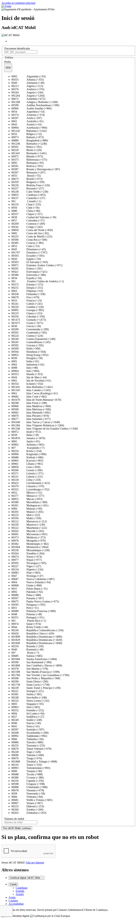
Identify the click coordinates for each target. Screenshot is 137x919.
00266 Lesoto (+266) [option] (26, 470)
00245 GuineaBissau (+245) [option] (30, 342)
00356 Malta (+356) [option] (26, 518)
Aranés (20, 894)
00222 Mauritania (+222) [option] (29, 527)
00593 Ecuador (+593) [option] (27, 255)
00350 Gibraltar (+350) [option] (28, 316)
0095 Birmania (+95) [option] (27, 162)
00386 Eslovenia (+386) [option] (28, 274)
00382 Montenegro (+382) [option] (30, 543)
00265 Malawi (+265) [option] (27, 511)
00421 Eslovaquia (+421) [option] (29, 271)
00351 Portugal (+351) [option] (27, 617)
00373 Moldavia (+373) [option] (28, 537)
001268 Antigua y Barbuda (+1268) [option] (34, 102)
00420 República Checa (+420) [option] (32, 633)
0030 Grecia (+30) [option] (26, 326)
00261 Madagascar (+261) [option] (29, 505)
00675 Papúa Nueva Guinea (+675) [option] (35, 601)
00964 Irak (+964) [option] (25, 370)
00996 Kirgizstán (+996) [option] (28, 454)
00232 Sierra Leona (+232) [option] (30, 700)
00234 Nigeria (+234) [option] (27, 569)
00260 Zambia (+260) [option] (27, 809)
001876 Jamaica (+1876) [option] (28, 438)
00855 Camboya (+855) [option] (28, 194)
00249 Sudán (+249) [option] (26, 719)
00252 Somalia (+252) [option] (27, 710)
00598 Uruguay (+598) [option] (28, 783)
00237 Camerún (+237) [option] (28, 198)
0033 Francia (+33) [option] (26, 300)
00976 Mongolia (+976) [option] (28, 540)
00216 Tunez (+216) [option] (26, 764)
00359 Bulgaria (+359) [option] (27, 182)
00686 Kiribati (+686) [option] (27, 457)
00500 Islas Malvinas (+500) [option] (31, 409)
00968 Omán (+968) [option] (26, 585)
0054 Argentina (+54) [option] (28, 111)
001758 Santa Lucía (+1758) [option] (30, 684)
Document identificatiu (17, 48)
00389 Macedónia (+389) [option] (29, 502)
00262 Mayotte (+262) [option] (27, 531)
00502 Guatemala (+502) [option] (29, 332)
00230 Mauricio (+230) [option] (28, 524)
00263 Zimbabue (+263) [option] (28, 812)
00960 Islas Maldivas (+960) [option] (31, 406)
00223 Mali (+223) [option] (25, 515)
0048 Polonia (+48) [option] (26, 614)
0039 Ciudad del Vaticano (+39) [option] (33, 217)
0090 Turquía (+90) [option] (26, 771)
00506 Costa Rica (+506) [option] (29, 239)
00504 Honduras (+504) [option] (28, 351)
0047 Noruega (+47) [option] (27, 575)
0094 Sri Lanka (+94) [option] (27, 713)
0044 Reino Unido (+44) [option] (29, 627)
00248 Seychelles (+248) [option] (29, 697)
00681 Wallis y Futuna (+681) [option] (31, 799)
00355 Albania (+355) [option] (27, 79)
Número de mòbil (14, 818)
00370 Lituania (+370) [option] (27, 486)
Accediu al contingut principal (18, 2)
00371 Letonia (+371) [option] (27, 473)
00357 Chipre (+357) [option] (26, 214)
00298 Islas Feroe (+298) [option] (29, 402)
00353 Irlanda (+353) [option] (27, 374)
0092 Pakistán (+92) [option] (27, 591)
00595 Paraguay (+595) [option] (28, 604)
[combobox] (8, 67)
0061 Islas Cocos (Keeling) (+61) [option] (34, 393)
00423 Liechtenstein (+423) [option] (30, 482)
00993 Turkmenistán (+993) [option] (30, 767)
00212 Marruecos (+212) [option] (29, 521)
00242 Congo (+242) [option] (26, 226)
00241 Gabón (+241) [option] (26, 303)
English (20, 890)
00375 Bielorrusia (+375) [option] (29, 159)
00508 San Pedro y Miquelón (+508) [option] (35, 678)
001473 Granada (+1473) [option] (28, 319)
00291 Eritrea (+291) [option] (26, 268)
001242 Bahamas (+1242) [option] (29, 130)
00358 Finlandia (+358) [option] (28, 294)
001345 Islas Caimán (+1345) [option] (31, 390)
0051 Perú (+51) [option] (25, 607)
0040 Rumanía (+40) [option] (27, 649)
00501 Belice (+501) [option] (26, 146)
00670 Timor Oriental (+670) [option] (31, 748)
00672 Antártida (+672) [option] (28, 98)
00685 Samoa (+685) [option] (26, 655)
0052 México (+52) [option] (26, 492)
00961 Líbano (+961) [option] (27, 463)
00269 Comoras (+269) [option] (28, 223)
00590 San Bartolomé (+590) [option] (31, 662)
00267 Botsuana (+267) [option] (28, 172)
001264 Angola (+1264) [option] (28, 95)
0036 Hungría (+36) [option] (27, 358)
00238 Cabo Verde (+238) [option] (29, 191)
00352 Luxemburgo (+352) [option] (30, 489)
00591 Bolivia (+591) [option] (27, 166)
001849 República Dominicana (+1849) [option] (36, 643)
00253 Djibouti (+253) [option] (27, 806)
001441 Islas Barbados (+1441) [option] (32, 386)
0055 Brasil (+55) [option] (26, 175)
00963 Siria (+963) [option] (25, 707)
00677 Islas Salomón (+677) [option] (30, 418)
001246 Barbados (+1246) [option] (29, 143)
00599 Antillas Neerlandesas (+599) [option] (35, 105)
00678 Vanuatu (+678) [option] (27, 790)
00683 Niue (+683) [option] (25, 572)
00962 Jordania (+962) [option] (27, 444)
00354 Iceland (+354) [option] (27, 383)
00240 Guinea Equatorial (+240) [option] (33, 338)
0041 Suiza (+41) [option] (25, 726)
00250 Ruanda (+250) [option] (27, 646)
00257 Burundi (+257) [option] (27, 188)
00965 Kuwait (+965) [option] (27, 460)
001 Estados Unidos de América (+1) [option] (37, 281)
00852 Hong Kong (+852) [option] (29, 354)
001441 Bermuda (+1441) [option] (29, 153)
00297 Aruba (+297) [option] (26, 118)
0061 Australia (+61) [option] (27, 121)
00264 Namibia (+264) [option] (27, 553)
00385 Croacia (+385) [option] (27, 242)
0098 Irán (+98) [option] (24, 367)
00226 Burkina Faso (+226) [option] (30, 185)
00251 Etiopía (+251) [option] (27, 287)
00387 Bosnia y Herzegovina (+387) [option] (35, 169)
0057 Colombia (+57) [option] (27, 220)
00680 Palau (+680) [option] (26, 595)
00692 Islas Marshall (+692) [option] (30, 412)
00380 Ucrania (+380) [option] (27, 777)
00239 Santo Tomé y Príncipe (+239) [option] (35, 687)
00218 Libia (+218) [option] (26, 479)
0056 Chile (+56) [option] (25, 207)
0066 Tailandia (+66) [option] (27, 739)
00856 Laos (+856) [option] (25, 466)
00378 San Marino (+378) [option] (29, 668)
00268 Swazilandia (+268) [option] (30, 732)
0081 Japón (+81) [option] (25, 441)
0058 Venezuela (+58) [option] (28, 793)
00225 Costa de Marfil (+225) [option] (31, 236)
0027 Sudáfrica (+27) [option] (27, 716)
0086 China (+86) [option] (25, 210)
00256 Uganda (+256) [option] (27, 780)
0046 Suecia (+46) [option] (26, 723)
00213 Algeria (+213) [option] (27, 86)
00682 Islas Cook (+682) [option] (29, 396)
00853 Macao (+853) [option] (26, 498)
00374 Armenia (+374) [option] (28, 114)
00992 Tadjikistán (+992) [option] (29, 735)
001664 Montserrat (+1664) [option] (29, 547)
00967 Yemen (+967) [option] (27, 803)
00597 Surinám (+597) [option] (27, 729)
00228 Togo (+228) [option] (26, 751)
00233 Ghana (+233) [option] (26, 313)
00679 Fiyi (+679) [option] (25, 297)
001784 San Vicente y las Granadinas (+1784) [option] (40, 675)
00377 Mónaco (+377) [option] (27, 495)
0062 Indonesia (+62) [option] (27, 364)
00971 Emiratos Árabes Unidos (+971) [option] (36, 265)
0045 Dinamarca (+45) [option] (28, 249)
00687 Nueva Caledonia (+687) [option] (32, 579)
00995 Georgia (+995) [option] (27, 310)
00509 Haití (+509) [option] (25, 348)
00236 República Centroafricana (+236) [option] (37, 630)
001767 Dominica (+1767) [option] (29, 252)
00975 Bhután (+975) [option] (27, 156)
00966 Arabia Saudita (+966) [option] (31, 108)
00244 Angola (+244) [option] (27, 92)
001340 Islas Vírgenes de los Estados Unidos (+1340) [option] (44, 428)
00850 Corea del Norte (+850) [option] (32, 230)
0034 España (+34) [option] (26, 278)
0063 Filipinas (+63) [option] (27, 290)
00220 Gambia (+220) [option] (27, 306)
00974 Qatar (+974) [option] (26, 623)
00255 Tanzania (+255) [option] (28, 745)
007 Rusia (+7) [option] (25, 652)
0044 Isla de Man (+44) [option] (29, 377)
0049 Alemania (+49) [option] (27, 82)
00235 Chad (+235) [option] (26, 204)
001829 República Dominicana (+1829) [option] (36, 639)
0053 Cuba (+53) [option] (25, 246)
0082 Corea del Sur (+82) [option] (30, 233)
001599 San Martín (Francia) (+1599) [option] (35, 671)
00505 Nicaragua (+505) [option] (28, 563)
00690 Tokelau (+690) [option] (27, 755)
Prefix (7, 61)
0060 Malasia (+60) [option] (26, 508)
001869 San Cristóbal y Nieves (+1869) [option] (36, 665)
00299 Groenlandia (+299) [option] (30, 329)
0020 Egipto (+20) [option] (26, 258)
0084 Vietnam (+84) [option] (27, 796)
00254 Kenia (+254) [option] (26, 450)
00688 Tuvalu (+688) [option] (27, 774)
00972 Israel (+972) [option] (26, 431)
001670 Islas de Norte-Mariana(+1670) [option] (36, 399)
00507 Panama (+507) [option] (27, 598)
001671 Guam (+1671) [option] (27, 322)
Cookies (13, 900)
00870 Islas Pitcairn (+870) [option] (30, 415)
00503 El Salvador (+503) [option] (29, 262)
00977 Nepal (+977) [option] (26, 559)
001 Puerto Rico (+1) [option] (28, 620)
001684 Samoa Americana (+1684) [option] (34, 659)
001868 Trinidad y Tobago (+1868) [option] (34, 761)
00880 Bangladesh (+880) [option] (29, 140)
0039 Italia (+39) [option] (25, 434)
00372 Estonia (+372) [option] (27, 284)
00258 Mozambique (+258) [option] (30, 550)
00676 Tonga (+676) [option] (26, 758)
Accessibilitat (16, 903)
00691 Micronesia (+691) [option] (29, 534)
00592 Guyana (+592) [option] (27, 345)
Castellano (21, 887)
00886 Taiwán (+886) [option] (27, 742)
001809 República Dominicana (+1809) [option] (36, 636)
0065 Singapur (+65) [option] (27, 703)
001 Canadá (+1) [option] (26, 201)
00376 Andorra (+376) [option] (27, 89)
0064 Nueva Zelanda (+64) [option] (31, 582)
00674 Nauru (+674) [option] (26, 556)
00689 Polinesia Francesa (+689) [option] (33, 611)
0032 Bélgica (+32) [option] (26, 134)
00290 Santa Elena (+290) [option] (29, 681)
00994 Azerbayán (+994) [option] (29, 127)
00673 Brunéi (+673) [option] (26, 178)
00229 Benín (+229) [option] (26, 150)
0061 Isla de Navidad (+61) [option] (31, 380)
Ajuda (12, 897)
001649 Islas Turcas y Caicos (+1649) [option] (35, 422)
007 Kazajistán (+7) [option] (27, 447)
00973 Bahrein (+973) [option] (27, 137)
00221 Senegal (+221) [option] (27, 691)
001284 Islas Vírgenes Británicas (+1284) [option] (37, 425)
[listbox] (68, 444)
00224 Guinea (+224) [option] (27, 335)
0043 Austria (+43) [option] (26, 124)
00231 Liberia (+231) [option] (27, 476)
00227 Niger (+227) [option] (26, 566)
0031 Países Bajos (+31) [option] (29, 588)
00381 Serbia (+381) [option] (26, 694)
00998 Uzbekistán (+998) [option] (29, 787)
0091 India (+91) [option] (25, 361)
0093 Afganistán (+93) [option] (28, 76)
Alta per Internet (35, 862)
